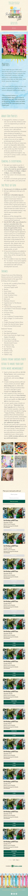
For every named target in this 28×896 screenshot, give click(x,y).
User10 (23, 890)
